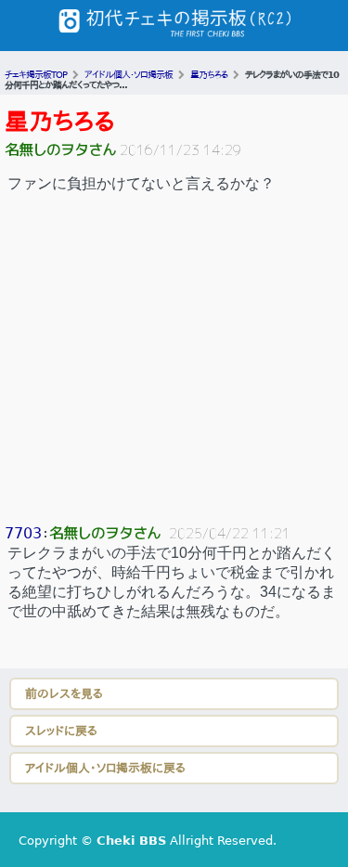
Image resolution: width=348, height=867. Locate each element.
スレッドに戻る (61, 731)
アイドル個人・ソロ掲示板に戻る (105, 768)
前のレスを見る (64, 694)
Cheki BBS (131, 841)
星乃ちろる (60, 122)
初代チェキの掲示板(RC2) (174, 25)
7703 (23, 533)
